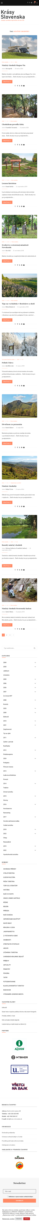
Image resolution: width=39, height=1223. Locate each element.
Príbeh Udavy (7, 363)
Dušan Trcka (9, 489)
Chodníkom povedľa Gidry (13, 124)
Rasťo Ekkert (10, 427)
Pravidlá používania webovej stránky (12, 1141)
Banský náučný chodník (12, 545)
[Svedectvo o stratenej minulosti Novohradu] (19, 226)
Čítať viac (6, 81)
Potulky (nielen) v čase (8, 1016)
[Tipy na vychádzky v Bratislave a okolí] (19, 285)
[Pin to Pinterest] (21, 86)
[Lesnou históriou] (19, 165)
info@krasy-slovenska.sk (14, 1119)
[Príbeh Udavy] (19, 344)
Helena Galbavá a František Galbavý (16, 548)
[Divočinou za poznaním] (19, 406)
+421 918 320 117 (12, 1116)
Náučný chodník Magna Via (13, 65)
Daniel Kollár (9, 186)
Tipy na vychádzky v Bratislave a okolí (18, 304)
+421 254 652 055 (13, 1114)
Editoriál (4, 1007)
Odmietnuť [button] (18, 1218)
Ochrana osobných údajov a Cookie (12, 1137)
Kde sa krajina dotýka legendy (10, 1020)
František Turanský (11, 127)
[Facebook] (27, 4)
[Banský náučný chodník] (19, 526)
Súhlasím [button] (27, 1218)
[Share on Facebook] (17, 86)
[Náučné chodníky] (19, 467)
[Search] (37, 3)
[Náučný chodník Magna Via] (19, 47)
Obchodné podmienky (8, 1132)
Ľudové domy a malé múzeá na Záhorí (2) (14, 1024)
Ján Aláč (8, 250)
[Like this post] (15, 86)
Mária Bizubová (10, 307)
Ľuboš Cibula (9, 612)
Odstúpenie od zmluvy (8, 1145)
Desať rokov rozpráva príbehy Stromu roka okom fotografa (19, 1011)
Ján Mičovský (10, 366)
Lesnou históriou (9, 183)
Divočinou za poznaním (12, 424)
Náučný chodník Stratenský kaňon (16, 608)
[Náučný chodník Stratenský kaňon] (19, 590)
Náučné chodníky (9, 486)
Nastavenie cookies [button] (8, 1219)
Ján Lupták (9, 68)
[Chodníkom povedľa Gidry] (19, 106)
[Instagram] (29, 4)
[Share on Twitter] (19, 86)
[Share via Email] (24, 86)
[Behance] (31, 4)
